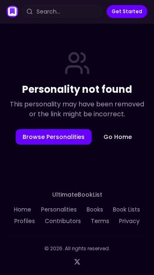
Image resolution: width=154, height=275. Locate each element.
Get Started (127, 11)
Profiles (24, 221)
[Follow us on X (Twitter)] (77, 262)
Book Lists (126, 209)
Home (22, 209)
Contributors (63, 221)
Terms (100, 221)
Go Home (117, 137)
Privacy (129, 221)
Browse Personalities (54, 137)
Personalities (59, 209)
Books (95, 209)
